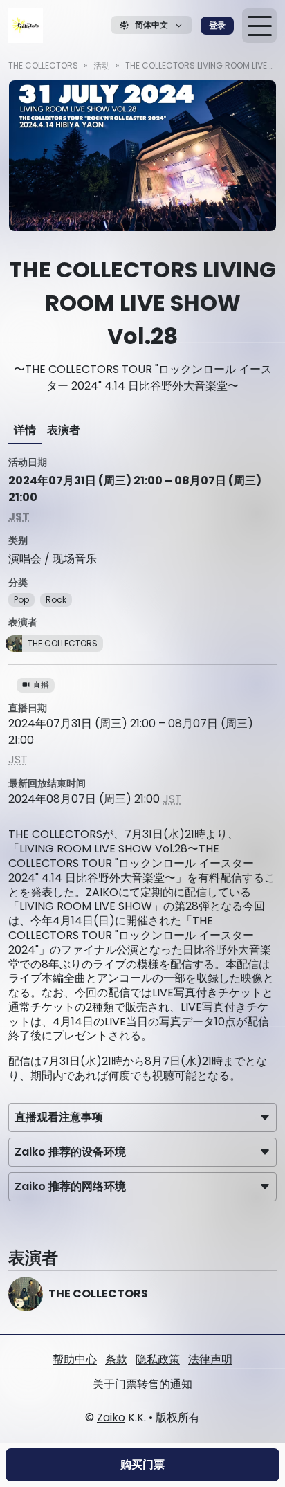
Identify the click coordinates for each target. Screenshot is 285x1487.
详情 (25, 430)
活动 (101, 65)
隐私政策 (158, 1359)
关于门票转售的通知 (142, 1384)
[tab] (25, 430)
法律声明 (210, 1359)
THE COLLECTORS (43, 65)
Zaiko (111, 1417)
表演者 (63, 430)
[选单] (259, 25)
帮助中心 (75, 1359)
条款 (116, 1359)
